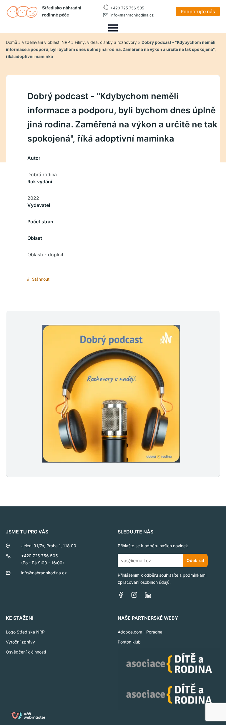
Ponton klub (129, 641)
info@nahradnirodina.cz (132, 15)
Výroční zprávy (20, 641)
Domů (11, 42)
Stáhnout (40, 279)
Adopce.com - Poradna (140, 631)
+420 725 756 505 (127, 8)
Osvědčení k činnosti (26, 651)
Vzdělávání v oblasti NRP (46, 42)
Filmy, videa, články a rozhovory (106, 42)
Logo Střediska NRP (25, 631)
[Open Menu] (113, 28)
